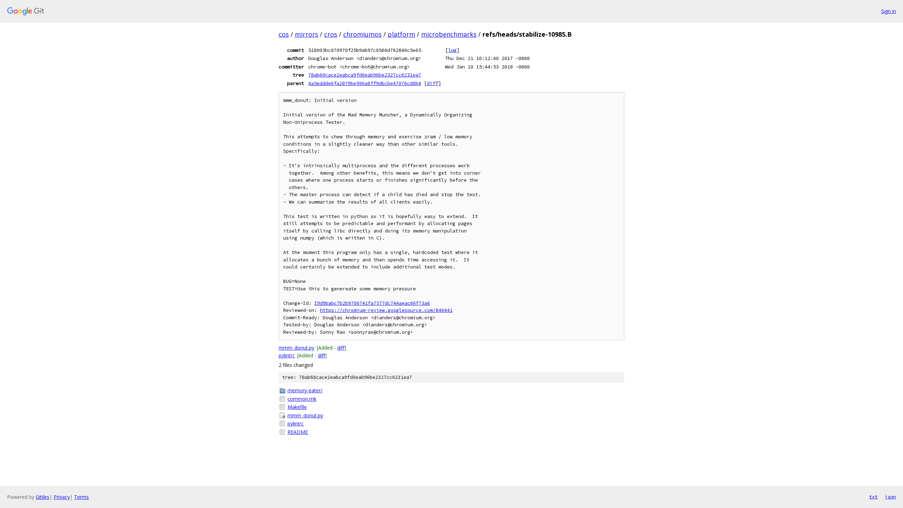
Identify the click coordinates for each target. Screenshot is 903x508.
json (890, 497)
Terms (81, 497)
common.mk (301, 398)
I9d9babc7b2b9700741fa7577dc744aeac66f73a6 (372, 303)
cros (330, 34)
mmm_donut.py (296, 347)
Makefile (297, 407)
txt (873, 497)
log (452, 50)
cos (284, 34)
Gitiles (42, 497)
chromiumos (362, 34)
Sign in (888, 11)
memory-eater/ (304, 390)
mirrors (306, 34)
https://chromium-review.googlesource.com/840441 (386, 310)
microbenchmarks (449, 34)
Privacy (62, 497)
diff (432, 83)
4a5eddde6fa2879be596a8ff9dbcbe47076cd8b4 (364, 83)
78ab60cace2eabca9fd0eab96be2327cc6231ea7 (364, 75)
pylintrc (287, 355)
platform (401, 34)
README (297, 432)
